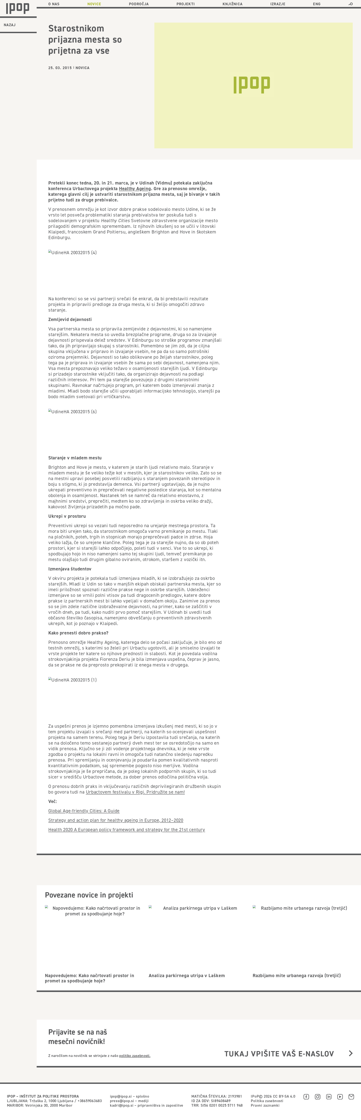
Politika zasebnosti (267, 1100)
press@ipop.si (122, 1100)
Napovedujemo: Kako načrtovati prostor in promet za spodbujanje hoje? (89, 978)
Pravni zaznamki (265, 1105)
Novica (82, 67)
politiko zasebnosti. (134, 1055)
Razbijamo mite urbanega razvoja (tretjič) (297, 975)
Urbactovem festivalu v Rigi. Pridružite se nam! (135, 792)
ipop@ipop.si (121, 1096)
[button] (350, 4)
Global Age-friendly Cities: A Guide (84, 811)
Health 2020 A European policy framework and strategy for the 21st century (126, 829)
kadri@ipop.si (121, 1105)
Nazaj (10, 24)
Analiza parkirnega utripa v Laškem (187, 975)
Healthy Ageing (135, 188)
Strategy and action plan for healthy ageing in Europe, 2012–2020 (115, 820)
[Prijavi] (351, 1054)
